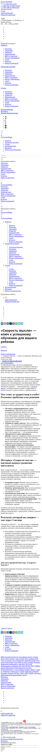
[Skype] (19, 323)
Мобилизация (5, 666)
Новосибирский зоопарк (23, 668)
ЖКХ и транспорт (11, 56)
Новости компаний (11, 63)
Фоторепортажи (7, 109)
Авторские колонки (8, 67)
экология (13, 675)
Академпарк (23, 657)
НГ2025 (28, 666)
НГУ (32, 666)
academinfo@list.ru (18, 730)
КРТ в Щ (29, 664)
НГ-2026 (22, 666)
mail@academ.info (7, 13)
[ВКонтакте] (5, 117)
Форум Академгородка (9, 113)
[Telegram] (5, 118)
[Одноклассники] (5, 120)
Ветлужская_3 (11, 659)
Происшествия (10, 54)
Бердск (3, 659)
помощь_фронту (30, 670)
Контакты (4, 111)
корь (20, 664)
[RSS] (1, 325)
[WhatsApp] (16, 323)
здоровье (30, 662)
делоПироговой (29, 660)
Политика (8, 49)
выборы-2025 (33, 659)
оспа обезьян (19, 670)
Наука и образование (12, 58)
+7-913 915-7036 (4, 729)
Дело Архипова (6, 660)
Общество (8, 52)
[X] (10, 323)
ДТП (25, 662)
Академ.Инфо (7, 363)
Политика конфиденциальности (12, 739)
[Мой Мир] (8, 323)
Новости (4, 45)
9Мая (2, 657)
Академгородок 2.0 (11, 657)
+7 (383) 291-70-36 (10, 4)
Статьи (3, 88)
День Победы (18, 662)
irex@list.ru (32, 731)
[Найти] (2, 749)
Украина (11, 673)
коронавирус (13, 664)
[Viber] (5, 122)
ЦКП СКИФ (29, 673)
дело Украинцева (18, 660)
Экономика (9, 50)
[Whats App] (5, 126)
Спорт (7, 60)
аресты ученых (33, 657)
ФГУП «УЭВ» (19, 673)
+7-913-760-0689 (31, 727)
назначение (15, 666)
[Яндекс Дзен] (5, 128)
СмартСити (14, 671)
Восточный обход (22, 659)
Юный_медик (22, 675)
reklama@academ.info (8, 15)
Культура (8, 61)
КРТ (23, 664)
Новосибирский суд (8, 670)
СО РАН (21, 671)
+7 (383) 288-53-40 (10, 7)
